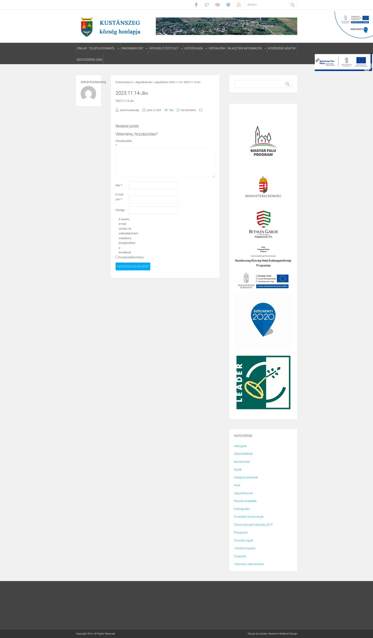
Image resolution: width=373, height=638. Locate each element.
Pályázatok (241, 532)
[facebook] (196, 5)
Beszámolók (242, 461)
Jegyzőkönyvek (243, 493)
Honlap (120, 210)
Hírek (237, 485)
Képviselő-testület (164, 48)
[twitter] (206, 5)
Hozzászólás (122, 143)
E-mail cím (119, 197)
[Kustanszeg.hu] (109, 26)
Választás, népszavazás (249, 564)
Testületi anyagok (244, 548)
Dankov (263, 633)
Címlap (82, 48)
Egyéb (237, 469)
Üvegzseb (240, 556)
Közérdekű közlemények (249, 516)
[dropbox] (228, 5)
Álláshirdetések (243, 453)
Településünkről (102, 48)
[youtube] (217, 5)
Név (119, 185)
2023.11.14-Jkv (125, 100)
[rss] (239, 5)
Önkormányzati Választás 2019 (253, 524)
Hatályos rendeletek (246, 477)
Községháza (194, 48)
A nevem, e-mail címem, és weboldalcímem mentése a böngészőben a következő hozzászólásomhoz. (125, 238)
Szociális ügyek (243, 540)
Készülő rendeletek (245, 501)
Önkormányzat (132, 48)
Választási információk (244, 48)
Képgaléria (217, 48)
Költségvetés (242, 509)
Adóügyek (240, 446)
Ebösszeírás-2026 (89, 59)
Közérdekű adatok (282, 48)
